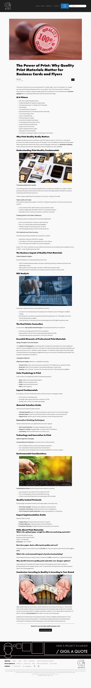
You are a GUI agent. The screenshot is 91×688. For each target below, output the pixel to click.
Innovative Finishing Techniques (28, 120)
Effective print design (22, 361)
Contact (56, 6)
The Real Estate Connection (27, 109)
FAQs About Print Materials (27, 131)
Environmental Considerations (28, 124)
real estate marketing (65, 144)
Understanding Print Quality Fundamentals (32, 103)
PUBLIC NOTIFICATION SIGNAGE (45, 661)
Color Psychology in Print (26, 113)
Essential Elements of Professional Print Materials (34, 111)
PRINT (20, 661)
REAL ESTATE (32, 661)
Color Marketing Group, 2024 (30, 249)
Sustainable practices (22, 488)
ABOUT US (19, 663)
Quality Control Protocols (26, 126)
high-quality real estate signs (33, 327)
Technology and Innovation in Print (29, 122)
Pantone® (32, 243)
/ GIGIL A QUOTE (72, 651)
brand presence (31, 613)
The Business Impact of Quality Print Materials (33, 105)
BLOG (33, 663)
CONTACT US (27, 663)
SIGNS (25, 661)
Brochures (19, 541)
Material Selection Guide (26, 118)
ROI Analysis (23, 107)
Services (48, 6)
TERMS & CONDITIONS (42, 663)
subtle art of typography (26, 346)
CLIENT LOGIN (64, 6)
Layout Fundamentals (25, 116)
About (43, 6)
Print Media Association (34, 393)
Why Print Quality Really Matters (29, 101)
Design (14, 661)
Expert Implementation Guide (28, 128)
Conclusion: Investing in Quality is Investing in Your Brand (36, 133)
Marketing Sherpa (34, 260)
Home (38, 6)
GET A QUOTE (53, 663)
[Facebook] (72, 79)
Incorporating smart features (25, 442)
